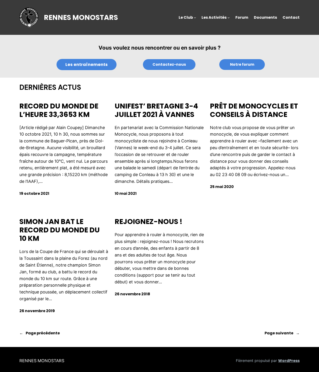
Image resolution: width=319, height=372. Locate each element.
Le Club (186, 17)
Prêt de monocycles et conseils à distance (254, 110)
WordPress (289, 360)
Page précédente (39, 333)
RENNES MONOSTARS (81, 17)
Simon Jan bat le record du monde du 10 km (59, 230)
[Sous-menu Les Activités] (228, 17)
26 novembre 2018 (132, 294)
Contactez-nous (169, 64)
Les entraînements (86, 64)
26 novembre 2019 (37, 311)
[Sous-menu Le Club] (195, 17)
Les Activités (214, 17)
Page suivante (282, 333)
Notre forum (242, 64)
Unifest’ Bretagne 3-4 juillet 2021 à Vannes (156, 110)
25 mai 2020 (222, 186)
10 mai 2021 (126, 193)
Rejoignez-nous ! (148, 221)
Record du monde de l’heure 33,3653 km (58, 110)
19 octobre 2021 (34, 193)
